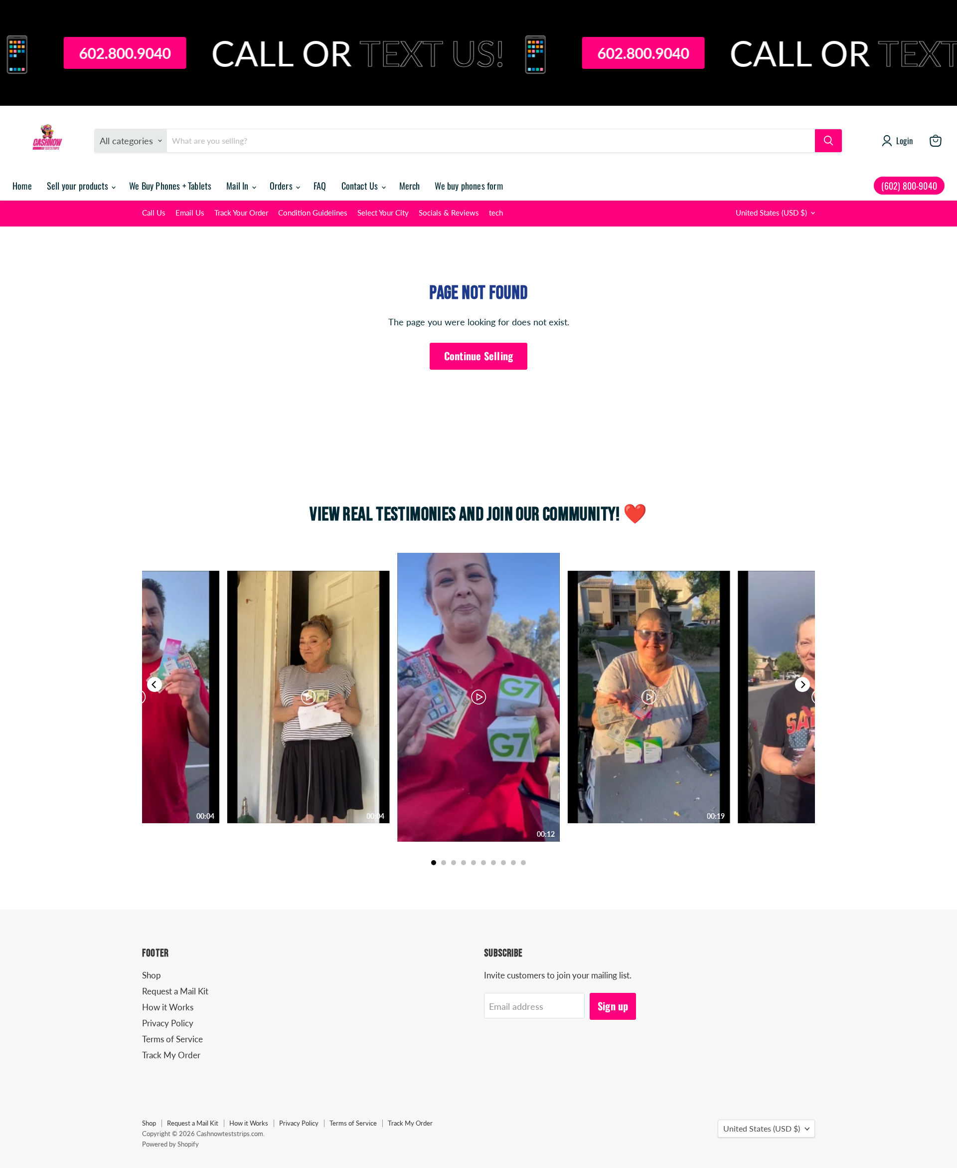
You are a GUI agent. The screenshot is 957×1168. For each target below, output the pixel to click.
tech (496, 213)
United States (771, 213)
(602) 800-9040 (909, 185)
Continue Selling (478, 355)
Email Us (189, 213)
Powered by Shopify (170, 1144)
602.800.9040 (73, 53)
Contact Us (360, 185)
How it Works (167, 1007)
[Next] (802, 684)
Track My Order (171, 1055)
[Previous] (154, 684)
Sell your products (78, 185)
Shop (151, 975)
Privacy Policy (167, 1023)
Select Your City (383, 213)
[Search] (828, 140)
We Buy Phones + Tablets (170, 185)
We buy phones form (468, 185)
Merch (409, 185)
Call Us (153, 213)
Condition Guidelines (312, 213)
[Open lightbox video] (478, 697)
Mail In (238, 185)
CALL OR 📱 (332, 53)
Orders (282, 185)
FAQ (320, 185)
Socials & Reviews (449, 213)
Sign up (613, 1005)
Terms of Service (172, 1039)
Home (22, 185)
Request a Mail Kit (175, 991)
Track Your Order (241, 213)
